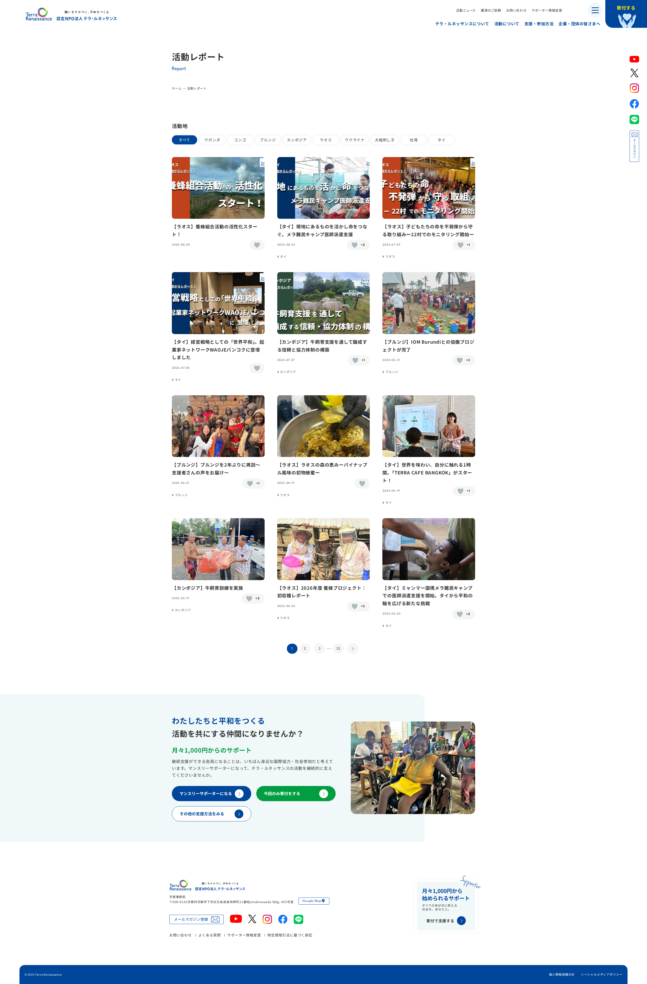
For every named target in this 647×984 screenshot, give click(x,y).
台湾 (414, 139)
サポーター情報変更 (547, 10)
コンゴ (240, 139)
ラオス (326, 139)
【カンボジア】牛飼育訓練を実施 (207, 587)
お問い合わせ (516, 10)
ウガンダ (212, 139)
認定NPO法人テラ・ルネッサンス (207, 885)
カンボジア (297, 139)
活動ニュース (466, 10)
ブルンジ (268, 139)
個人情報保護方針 (562, 974)
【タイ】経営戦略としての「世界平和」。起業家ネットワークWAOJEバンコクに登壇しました (218, 349)
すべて (184, 139)
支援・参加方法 (538, 23)
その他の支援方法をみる (202, 814)
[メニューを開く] (595, 10)
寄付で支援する (440, 920)
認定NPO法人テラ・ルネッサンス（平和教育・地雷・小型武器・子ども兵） (71, 13)
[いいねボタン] (257, 245)
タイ (441, 139)
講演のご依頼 (491, 10)
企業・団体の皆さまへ (579, 23)
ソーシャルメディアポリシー (601, 974)
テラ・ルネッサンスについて (462, 23)
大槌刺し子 (385, 139)
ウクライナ (355, 139)
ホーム (176, 88)
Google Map (312, 901)
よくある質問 (209, 934)
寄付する (626, 7)
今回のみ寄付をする (282, 793)
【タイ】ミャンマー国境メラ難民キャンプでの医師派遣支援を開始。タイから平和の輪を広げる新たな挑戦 (427, 595)
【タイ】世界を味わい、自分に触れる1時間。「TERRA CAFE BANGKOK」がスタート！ (427, 472)
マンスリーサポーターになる (205, 793)
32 (338, 648)
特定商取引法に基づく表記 (289, 934)
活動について (506, 23)
